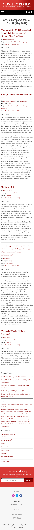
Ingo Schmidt (7, 258)
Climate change (14, 404)
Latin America (18, 193)
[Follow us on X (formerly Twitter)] (17, 495)
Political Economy (19, 42)
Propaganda (28, 419)
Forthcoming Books (9, 411)
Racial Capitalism (5, 421)
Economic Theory (22, 106)
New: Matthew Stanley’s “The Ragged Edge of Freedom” (15, 386)
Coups (30, 404)
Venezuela (17, 340)
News (11, 418)
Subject (3, 42)
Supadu (20, 527)
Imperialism (10, 42)
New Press (4, 419)
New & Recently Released (21, 416)
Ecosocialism (10, 409)
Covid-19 (3, 407)
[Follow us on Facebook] (20, 495)
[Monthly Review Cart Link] (28, 12)
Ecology (9, 195)
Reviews (14, 421)
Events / (4, 443)
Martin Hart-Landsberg (9, 101)
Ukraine (12, 424)
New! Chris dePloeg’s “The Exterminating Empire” (17, 377)
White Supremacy (5, 426)
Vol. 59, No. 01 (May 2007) (12, 44)
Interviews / (5, 450)
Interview (7, 414)
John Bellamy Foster (8, 39)
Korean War (13, 414)
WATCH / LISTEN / (7, 457)
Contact (17, 510)
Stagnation (28, 42)
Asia (10, 103)
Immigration (20, 411)
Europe (10, 261)
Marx (23, 414)
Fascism (3, 411)
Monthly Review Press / (8, 434)
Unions (16, 424)
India (2, 414)
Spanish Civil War (5, 424)
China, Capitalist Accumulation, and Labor (16, 96)
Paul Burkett (23, 101)
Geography (4, 103)
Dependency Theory (21, 407)
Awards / (4, 437)
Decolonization (13, 407)
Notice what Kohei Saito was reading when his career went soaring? (15, 395)
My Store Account (17, 505)
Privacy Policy (17, 518)
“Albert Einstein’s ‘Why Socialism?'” (12, 391)
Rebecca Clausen (7, 191)
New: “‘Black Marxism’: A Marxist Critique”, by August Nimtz (16, 381)
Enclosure (17, 409)
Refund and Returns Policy (17, 515)
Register (17, 502)
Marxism (9, 342)
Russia (19, 421)
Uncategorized (5, 461)
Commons (26, 404)
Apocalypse (3, 404)
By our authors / (6, 440)
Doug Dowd (6, 338)
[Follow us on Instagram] (13, 495)
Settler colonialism (26, 421)
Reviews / (4, 454)
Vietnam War (28, 424)
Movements (10, 263)
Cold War (20, 404)
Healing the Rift (8, 187)
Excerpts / (4, 447)
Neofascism (3, 416)
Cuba (8, 407)
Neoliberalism (10, 416)
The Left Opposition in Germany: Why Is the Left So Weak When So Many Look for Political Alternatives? (15, 250)
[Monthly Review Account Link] (26, 12)
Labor (19, 414)
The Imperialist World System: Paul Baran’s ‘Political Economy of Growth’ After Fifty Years (16, 33)
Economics (3, 409)
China (8, 404)
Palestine (17, 419)
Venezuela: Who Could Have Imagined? (13, 332)
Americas (11, 193)
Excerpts (26, 409)
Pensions (22, 419)
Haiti (15, 411)
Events (21, 409)
